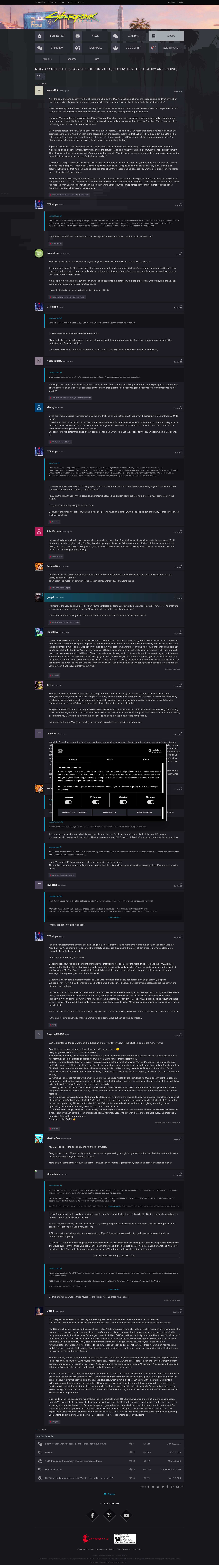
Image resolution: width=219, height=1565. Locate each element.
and (61, 588)
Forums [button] (39, 2)
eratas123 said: (54, 216)
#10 (178, 598)
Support (80, 2)
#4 (178, 307)
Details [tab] (109, 759)
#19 (177, 1174)
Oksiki (50, 1310)
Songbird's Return (53, 1469)
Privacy (111, 1549)
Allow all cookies (144, 812)
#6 (178, 408)
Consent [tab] (73, 759)
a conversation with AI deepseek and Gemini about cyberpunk (75, 1443)
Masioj (50, 407)
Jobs (61, 2)
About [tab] (146, 759)
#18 (178, 1138)
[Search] (38, 76)
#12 (178, 685)
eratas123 (52, 90)
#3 (178, 253)
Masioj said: (53, 463)
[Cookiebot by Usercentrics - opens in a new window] (150, 751)
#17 (178, 1035)
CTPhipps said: (54, 373)
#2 (178, 205)
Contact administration (85, 1549)
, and (61, 442)
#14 (178, 788)
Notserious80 (54, 360)
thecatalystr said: (55, 822)
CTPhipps (52, 204)
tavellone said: (54, 847)
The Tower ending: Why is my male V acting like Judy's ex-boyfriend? (79, 1478)
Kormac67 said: (54, 896)
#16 (178, 936)
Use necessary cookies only (74, 812)
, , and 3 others (70, 195)
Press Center (137, 1549)
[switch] (95, 802)
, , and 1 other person (71, 398)
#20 (177, 1311)
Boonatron (53, 253)
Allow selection (109, 812)
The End (49, 1452)
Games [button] (51, 2)
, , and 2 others (68, 297)
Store (70, 2)
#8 (178, 532)
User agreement (101, 1549)
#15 (178, 885)
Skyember (52, 1174)
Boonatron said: (54, 318)
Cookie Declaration (123, 1549)
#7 (178, 452)
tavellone (52, 733)
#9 (178, 566)
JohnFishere (54, 531)
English (111, 1494)
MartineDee (53, 1138)
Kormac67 (52, 566)
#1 (178, 91)
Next (43, 83)
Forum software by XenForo (109, 1562)
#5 (178, 361)
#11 (178, 632)
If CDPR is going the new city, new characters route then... (73, 1461)
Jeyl (49, 685)
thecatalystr (53, 632)
